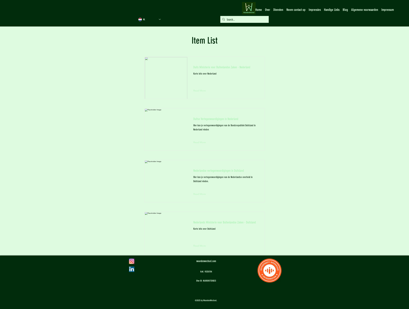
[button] (202, 90)
